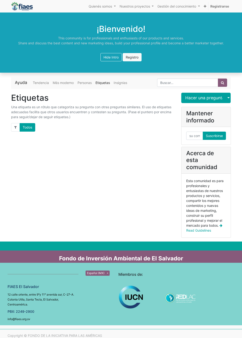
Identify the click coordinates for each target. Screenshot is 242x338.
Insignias (120, 83)
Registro (132, 57)
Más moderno (63, 83)
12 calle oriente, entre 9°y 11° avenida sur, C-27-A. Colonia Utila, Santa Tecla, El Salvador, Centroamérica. (41, 299)
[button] (205, 6)
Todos (27, 127)
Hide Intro (111, 57)
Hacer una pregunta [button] (204, 97)
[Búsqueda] (222, 83)
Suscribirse (214, 136)
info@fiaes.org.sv (19, 319)
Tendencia (41, 83)
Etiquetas (102, 83)
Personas (85, 83)
